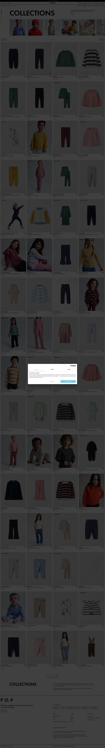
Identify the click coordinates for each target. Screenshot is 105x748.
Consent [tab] (36, 369)
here (43, 377)
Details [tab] (52, 369)
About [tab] (69, 369)
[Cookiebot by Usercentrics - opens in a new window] (71, 366)
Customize (52, 381)
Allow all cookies (68, 381)
